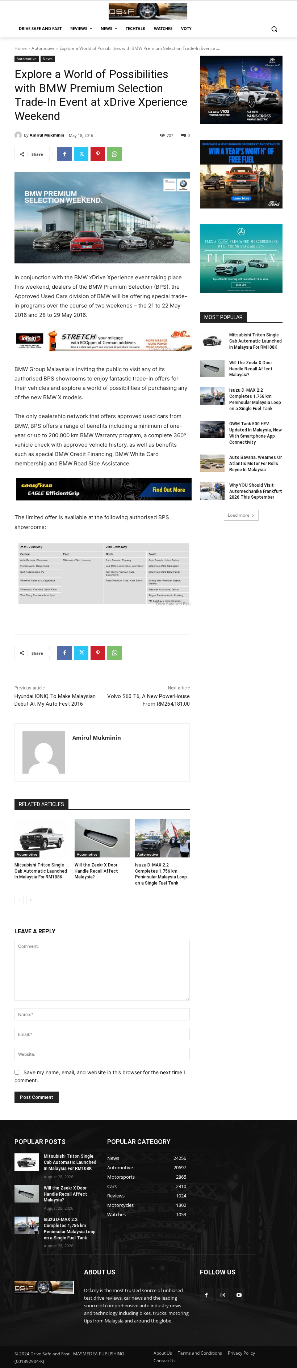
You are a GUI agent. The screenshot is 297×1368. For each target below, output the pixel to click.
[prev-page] (19, 900)
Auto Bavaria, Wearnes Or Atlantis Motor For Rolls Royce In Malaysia (255, 463)
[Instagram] (222, 1295)
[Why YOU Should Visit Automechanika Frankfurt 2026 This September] (212, 491)
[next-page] (30, 900)
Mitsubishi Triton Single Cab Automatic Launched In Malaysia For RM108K (40, 871)
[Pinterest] (98, 154)
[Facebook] (64, 154)
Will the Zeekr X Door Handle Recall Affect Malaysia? (96, 871)
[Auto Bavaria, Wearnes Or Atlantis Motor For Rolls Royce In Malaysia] (212, 463)
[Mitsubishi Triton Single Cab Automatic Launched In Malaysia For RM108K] (41, 838)
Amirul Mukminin (47, 135)
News (48, 58)
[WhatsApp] (114, 154)
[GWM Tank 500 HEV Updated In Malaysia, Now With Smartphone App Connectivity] (212, 429)
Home (20, 48)
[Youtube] (239, 1295)
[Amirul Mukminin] (19, 135)
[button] (274, 28)
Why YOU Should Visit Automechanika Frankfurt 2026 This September (255, 491)
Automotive (43, 48)
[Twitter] (81, 154)
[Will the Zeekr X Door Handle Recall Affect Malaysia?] (102, 838)
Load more (239, 515)
